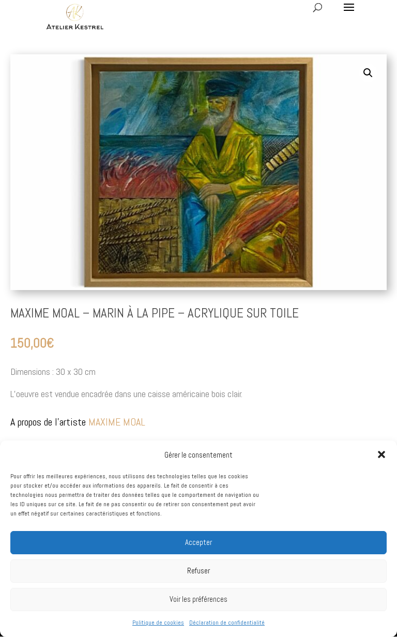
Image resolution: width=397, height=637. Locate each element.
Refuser (198, 570)
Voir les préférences (198, 599)
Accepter (198, 542)
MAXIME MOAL (116, 422)
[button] (381, 454)
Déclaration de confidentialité (227, 622)
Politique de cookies (158, 622)
